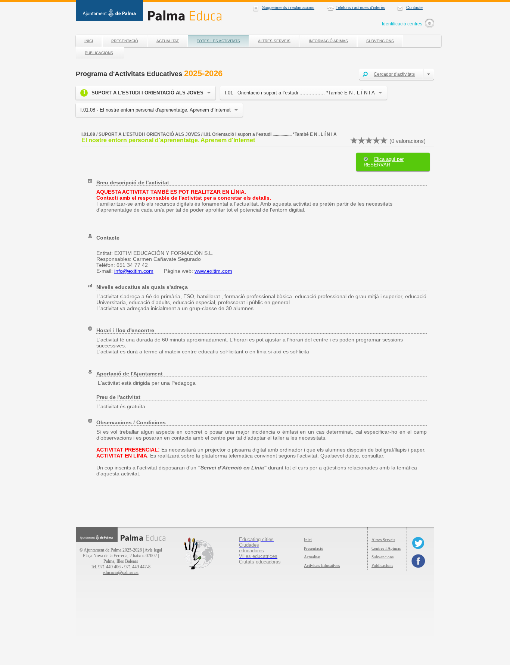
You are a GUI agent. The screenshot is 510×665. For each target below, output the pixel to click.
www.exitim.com (213, 271)
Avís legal (153, 550)
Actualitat (167, 41)
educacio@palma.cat (121, 572)
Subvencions (380, 41)
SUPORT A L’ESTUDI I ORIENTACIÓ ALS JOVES (147, 93)
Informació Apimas (328, 41)
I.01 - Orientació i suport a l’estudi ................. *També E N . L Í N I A (300, 93)
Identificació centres (402, 23)
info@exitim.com (133, 271)
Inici (88, 41)
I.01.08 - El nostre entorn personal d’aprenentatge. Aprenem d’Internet (155, 110)
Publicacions (99, 53)
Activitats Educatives (322, 565)
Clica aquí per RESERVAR (384, 162)
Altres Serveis (274, 41)
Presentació (124, 41)
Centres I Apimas (386, 548)
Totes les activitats (218, 41)
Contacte (414, 7)
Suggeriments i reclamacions (288, 7)
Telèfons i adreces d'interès (360, 7)
